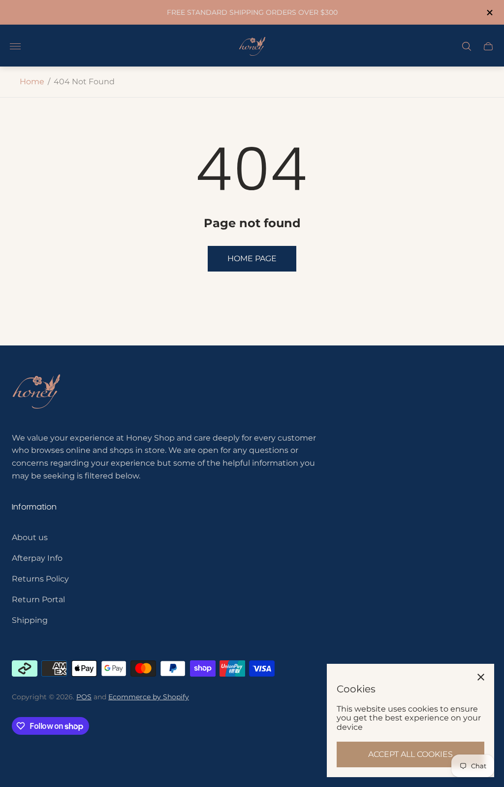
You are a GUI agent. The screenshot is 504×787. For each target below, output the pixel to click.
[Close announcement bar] (489, 12)
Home (32, 81)
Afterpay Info (37, 558)
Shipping (30, 620)
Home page (252, 258)
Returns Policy (40, 578)
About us (30, 537)
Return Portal (38, 599)
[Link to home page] (36, 392)
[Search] (466, 46)
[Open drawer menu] (15, 46)
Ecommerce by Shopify (148, 696)
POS (84, 696)
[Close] (481, 677)
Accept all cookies (410, 754)
